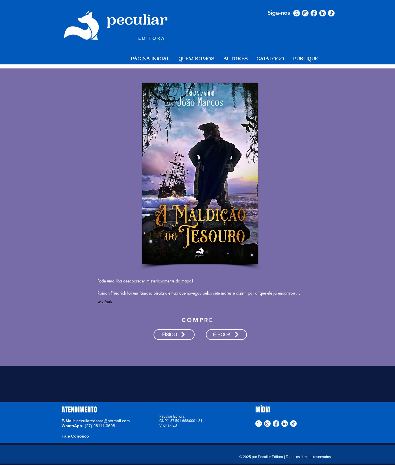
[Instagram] (305, 13)
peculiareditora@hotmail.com (103, 420)
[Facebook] (314, 13)
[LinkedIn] (322, 13)
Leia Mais (104, 301)
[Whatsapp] (296, 13)
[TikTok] (331, 13)
